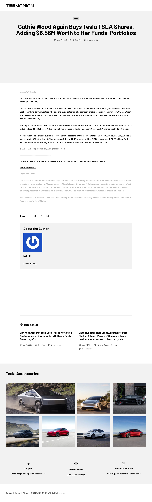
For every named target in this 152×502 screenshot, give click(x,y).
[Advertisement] (76, 64)
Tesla (76, 19)
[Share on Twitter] (35, 216)
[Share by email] (47, 216)
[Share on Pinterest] (41, 216)
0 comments (92, 40)
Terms (17, 493)
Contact (9, 493)
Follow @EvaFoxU (28, 167)
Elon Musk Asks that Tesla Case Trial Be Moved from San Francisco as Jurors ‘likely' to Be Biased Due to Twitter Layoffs (46, 336)
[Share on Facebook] (29, 216)
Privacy (26, 493)
